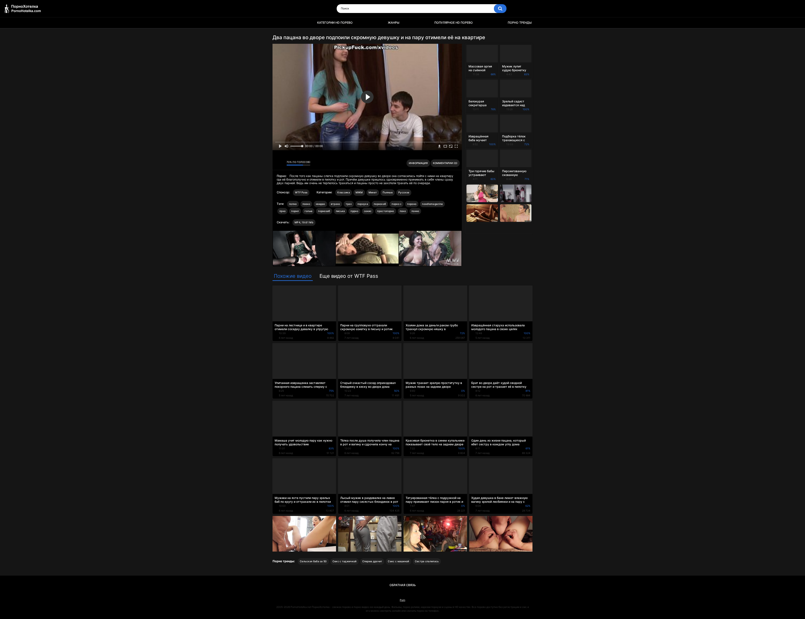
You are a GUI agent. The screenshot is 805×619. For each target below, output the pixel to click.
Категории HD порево (335, 22)
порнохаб (380, 203)
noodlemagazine (432, 203)
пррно (354, 211)
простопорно (385, 211)
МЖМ (359, 192)
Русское (403, 192)
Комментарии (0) (445, 163)
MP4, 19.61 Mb (304, 222)
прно (282, 211)
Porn (402, 600)
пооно (306, 203)
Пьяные (388, 192)
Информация (418, 163)
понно (415, 211)
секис (368, 211)
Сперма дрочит (372, 561)
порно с (396, 203)
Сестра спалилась (427, 561)
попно (293, 203)
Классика (343, 192)
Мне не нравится (282, 163)
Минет (373, 192)
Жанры (393, 22)
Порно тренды (520, 22)
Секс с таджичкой (344, 561)
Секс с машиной (398, 561)
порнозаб (324, 211)
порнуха (362, 203)
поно (403, 211)
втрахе (335, 203)
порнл (295, 211)
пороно (411, 203)
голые (309, 211)
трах (349, 203)
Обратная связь (403, 585)
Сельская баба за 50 (313, 561)
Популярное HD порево (453, 22)
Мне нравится (277, 163)
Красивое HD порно (278, 22)
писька (340, 211)
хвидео (320, 203)
